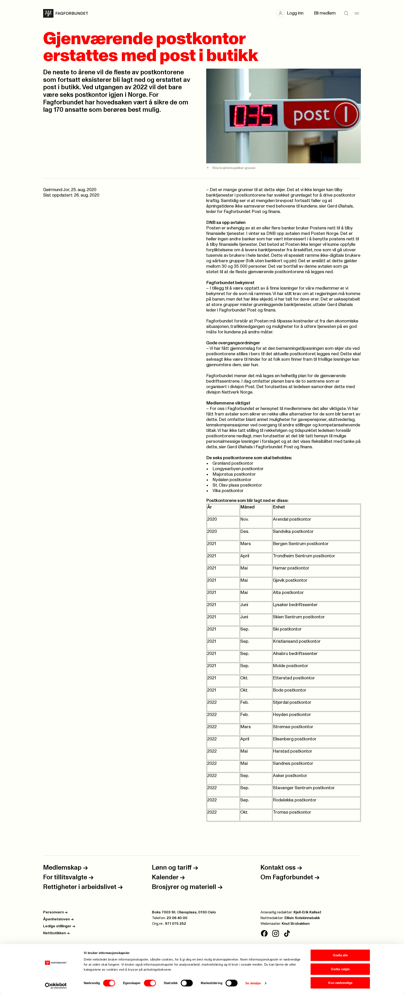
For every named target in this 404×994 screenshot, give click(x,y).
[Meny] (356, 13)
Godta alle (340, 955)
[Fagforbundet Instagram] (275, 933)
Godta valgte (340, 969)
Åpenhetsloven (58, 919)
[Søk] (346, 13)
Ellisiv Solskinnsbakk (302, 918)
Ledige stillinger (59, 926)
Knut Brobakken (296, 924)
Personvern (55, 912)
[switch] (150, 983)
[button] (292, 13)
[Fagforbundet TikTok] (287, 933)
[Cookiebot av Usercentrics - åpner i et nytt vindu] (55, 986)
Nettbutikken (56, 933)
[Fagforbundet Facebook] (264, 933)
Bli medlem (325, 13)
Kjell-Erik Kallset (307, 912)
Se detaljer (253, 983)
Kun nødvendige (340, 983)
